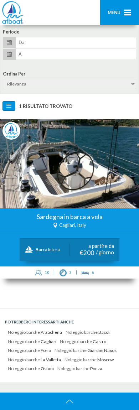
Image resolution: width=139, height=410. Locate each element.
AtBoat (12, 12)
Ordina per (14, 74)
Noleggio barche (35, 332)
